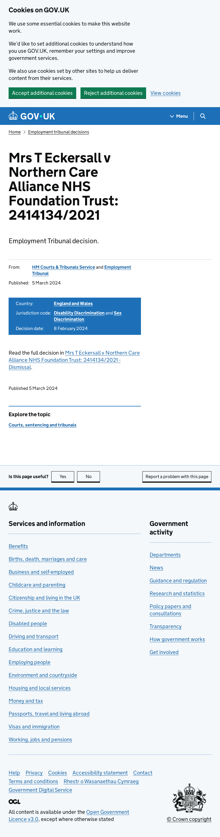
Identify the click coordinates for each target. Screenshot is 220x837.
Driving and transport (33, 636)
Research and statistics (177, 593)
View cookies (165, 93)
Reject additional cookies (113, 93)
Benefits (18, 546)
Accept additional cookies (42, 93)
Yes (67, 476)
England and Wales (73, 303)
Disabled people (28, 623)
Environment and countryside (43, 675)
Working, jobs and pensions (40, 739)
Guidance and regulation (178, 580)
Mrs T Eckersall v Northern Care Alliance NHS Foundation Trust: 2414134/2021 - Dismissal (74, 359)
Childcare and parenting (37, 584)
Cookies (57, 772)
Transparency (166, 626)
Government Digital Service (40, 790)
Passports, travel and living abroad (49, 713)
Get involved (164, 652)
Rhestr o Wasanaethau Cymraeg (101, 781)
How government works (177, 639)
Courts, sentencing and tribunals (42, 425)
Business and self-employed (41, 572)
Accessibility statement (100, 772)
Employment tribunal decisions (58, 132)
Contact (142, 772)
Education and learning (35, 649)
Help (14, 772)
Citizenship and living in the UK (44, 597)
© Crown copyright (189, 819)
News (156, 567)
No (93, 476)
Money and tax (26, 701)
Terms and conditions (33, 781)
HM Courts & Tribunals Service (63, 267)
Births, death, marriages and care (48, 559)
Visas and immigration (34, 726)
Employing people (29, 662)
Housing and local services (40, 688)
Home (15, 132)
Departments (165, 554)
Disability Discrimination (79, 313)
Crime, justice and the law (39, 610)
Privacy (34, 772)
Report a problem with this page (177, 476)
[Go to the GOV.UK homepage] (32, 116)
